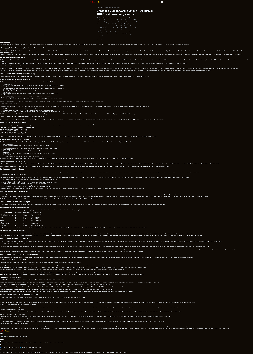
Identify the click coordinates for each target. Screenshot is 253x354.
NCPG (25, 336)
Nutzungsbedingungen (25, 342)
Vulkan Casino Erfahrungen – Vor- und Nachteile (150, 44)
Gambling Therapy (7, 336)
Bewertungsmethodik (45, 342)
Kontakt (62, 342)
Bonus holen (100, 39)
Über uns (2, 342)
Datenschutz (8, 342)
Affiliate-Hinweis (36, 342)
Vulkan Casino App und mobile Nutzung (128, 44)
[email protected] (14, 347)
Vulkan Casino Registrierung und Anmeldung (40, 44)
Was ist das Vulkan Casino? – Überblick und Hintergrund (14, 44)
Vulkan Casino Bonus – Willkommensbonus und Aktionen (66, 44)
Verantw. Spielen (55, 342)
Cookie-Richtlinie (15, 342)
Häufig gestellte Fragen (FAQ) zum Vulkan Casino (176, 44)
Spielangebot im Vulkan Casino (89, 44)
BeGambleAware (17, 336)
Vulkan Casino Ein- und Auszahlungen (107, 44)
